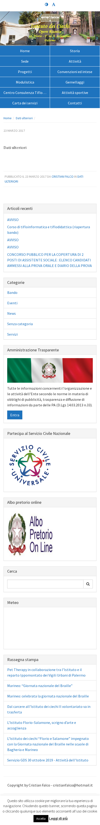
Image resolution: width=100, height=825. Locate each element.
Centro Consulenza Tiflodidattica (26, 92)
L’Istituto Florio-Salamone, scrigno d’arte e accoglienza (41, 725)
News (11, 313)
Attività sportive (75, 92)
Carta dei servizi (24, 103)
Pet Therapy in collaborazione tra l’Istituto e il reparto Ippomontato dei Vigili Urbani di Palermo (46, 672)
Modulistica (25, 82)
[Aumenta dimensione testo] (53, 4)
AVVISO (13, 219)
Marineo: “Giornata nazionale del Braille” (40, 685)
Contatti (75, 103)
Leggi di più (58, 818)
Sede (25, 61)
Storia (75, 50)
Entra (14, 415)
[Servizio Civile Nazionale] (30, 464)
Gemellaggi (75, 82)
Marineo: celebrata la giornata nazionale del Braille (48, 696)
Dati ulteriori (24, 118)
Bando (12, 292)
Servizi (12, 334)
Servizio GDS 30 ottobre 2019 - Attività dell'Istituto (47, 760)
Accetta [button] (41, 819)
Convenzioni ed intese (74, 71)
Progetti (25, 71)
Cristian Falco (62, 176)
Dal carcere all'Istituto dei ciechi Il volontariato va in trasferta (48, 709)
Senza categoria (20, 323)
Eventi (12, 303)
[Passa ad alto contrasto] (46, 4)
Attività (75, 61)
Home (25, 50)
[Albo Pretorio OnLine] (30, 533)
